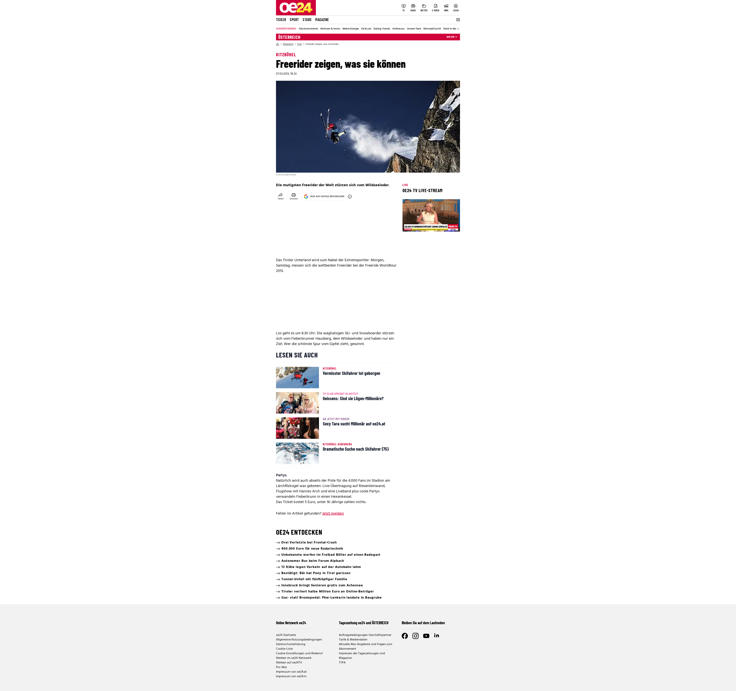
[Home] (277, 44)
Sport (294, 19)
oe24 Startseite (286, 635)
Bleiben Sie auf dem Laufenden (423, 622)
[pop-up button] (448, 225)
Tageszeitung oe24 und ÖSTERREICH (364, 622)
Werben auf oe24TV (289, 662)
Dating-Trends (382, 29)
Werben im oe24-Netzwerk (293, 658)
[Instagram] (415, 636)
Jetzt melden (333, 513)
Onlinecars (398, 29)
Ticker (281, 19)
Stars (307, 19)
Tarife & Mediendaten (353, 639)
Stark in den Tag (452, 29)
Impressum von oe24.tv (291, 676)
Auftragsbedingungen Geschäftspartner (365, 635)
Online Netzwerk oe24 (291, 622)
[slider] (421, 225)
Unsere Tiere (414, 29)
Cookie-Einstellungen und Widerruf (299, 653)
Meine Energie (351, 29)
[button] (409, 225)
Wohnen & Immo (330, 29)
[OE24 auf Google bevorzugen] (349, 196)
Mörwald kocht (432, 29)
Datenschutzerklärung (290, 644)
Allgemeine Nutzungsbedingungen (299, 639)
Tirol (299, 44)
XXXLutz (366, 29)
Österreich (289, 37)
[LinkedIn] (437, 636)
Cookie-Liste (284, 648)
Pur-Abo (281, 667)
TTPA (342, 662)
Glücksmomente (308, 29)
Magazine (322, 19)
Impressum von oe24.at (291, 671)
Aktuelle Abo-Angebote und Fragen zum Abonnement (365, 646)
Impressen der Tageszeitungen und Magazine (362, 656)
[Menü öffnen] (458, 19)
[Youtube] (426, 636)
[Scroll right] (458, 29)
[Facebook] (405, 636)
